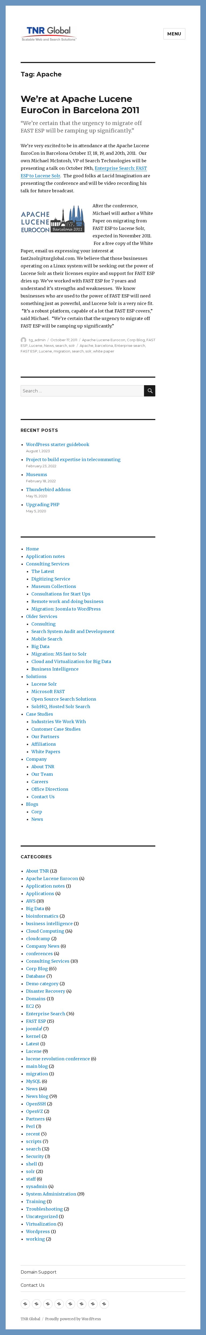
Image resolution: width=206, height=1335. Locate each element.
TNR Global (30, 1319)
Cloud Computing (45, 931)
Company (36, 759)
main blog (37, 1066)
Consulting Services (47, 564)
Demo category (42, 983)
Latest (32, 1043)
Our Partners (45, 736)
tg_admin (37, 340)
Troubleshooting (44, 1209)
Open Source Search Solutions (63, 699)
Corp (36, 811)
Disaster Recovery (45, 991)
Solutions (36, 676)
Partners (35, 1118)
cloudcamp (38, 938)
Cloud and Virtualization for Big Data (71, 661)
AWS (30, 901)
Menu (174, 33)
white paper (103, 351)
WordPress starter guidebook (57, 444)
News (49, 345)
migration (62, 351)
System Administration (51, 1194)
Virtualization (41, 1224)
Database (35, 976)
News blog (37, 1096)
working (35, 1239)
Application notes (45, 556)
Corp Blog (136, 340)
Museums (36, 474)
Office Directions (49, 789)
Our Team (42, 774)
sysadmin (36, 1186)
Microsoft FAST (48, 691)
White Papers (45, 751)
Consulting (43, 624)
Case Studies (39, 714)
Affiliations (43, 744)
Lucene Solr (44, 684)
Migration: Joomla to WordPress (66, 609)
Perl (30, 1126)
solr (72, 345)
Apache (86, 345)
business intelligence (49, 923)
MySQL (33, 1081)
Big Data (40, 646)
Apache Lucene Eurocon (103, 340)
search (61, 345)
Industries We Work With (58, 721)
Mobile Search (46, 639)
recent (33, 1134)
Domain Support (39, 1272)
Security (35, 1156)
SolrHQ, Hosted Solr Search (60, 706)
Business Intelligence (55, 669)
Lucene (35, 345)
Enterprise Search (45, 1013)
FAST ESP (29, 351)
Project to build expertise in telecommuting (73, 459)
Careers (39, 781)
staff (31, 1179)
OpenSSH (36, 1103)
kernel (33, 1036)
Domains (36, 998)
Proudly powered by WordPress (73, 1319)
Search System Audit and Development (73, 631)
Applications (40, 893)
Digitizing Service (50, 579)
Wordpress (38, 1231)
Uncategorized (42, 1216)
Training (36, 1201)
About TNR (42, 766)
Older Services (41, 616)
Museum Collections (53, 586)
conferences (39, 953)
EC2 (30, 1006)
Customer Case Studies (56, 729)
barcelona (104, 345)
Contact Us (43, 796)
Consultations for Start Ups (60, 594)
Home (32, 548)
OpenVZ (34, 1111)
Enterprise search (130, 345)
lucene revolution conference (58, 1058)
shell (31, 1164)
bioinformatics (42, 916)
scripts (34, 1141)
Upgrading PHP (42, 504)
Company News (43, 946)
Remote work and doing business (67, 601)
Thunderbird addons (48, 489)
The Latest (42, 571)
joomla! (34, 1028)
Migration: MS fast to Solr (59, 654)
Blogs (32, 804)
